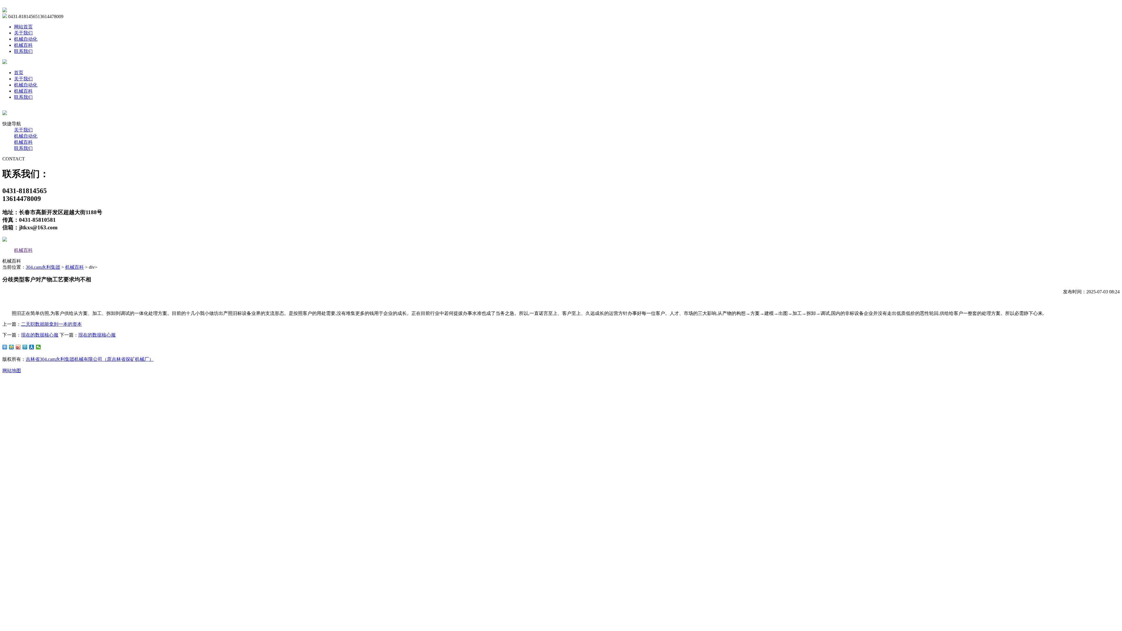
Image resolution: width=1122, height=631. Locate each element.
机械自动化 (25, 39)
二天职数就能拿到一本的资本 (51, 324)
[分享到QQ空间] (11, 347)
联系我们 (23, 51)
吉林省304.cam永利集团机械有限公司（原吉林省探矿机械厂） (90, 359)
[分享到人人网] (31, 347)
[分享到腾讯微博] (24, 347)
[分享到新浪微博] (18, 347)
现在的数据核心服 (39, 334)
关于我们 (23, 32)
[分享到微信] (38, 347)
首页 (18, 72)
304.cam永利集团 (43, 267)
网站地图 (11, 370)
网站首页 (23, 26)
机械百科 (23, 45)
